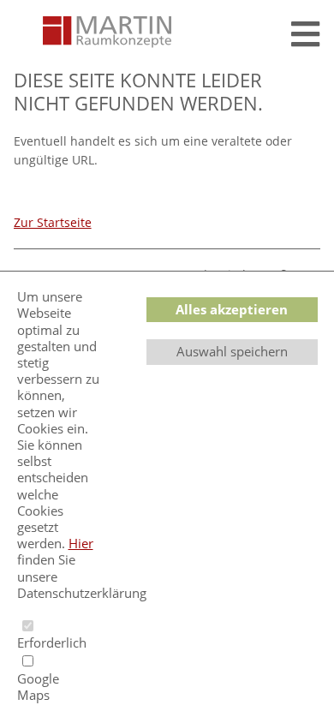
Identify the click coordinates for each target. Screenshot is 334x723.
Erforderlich (39, 642)
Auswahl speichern (232, 351)
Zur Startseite (53, 222)
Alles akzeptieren (232, 309)
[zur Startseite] (107, 32)
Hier (81, 543)
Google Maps (38, 686)
